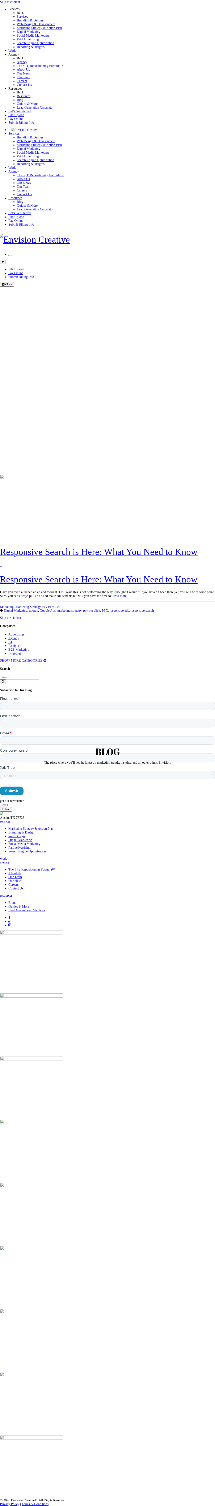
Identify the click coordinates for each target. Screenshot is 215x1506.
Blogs (12, 902)
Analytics (14, 645)
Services (14, 9)
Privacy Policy (9, 1504)
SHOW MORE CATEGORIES (21, 660)
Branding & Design (30, 20)
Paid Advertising (28, 39)
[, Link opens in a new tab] (31, 933)
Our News (24, 73)
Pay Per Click (51, 607)
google (33, 610)
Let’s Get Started (19, 111)
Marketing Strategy (28, 607)
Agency (13, 54)
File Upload (16, 115)
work (3, 858)
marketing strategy (69, 610)
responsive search (142, 610)
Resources (15, 88)
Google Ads (48, 610)
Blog (20, 100)
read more (120, 596)
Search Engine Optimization (35, 43)
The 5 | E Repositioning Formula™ (40, 66)
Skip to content (10, 2)
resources (6, 895)
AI (10, 642)
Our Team (23, 77)
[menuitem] (116, 17)
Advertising (16, 634)
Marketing (7, 607)
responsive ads (119, 610)
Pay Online (15, 119)
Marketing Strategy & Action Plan (39, 28)
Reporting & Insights (31, 47)
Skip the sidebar (10, 617)
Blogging (14, 653)
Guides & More (27, 103)
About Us (23, 69)
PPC (105, 610)
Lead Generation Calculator (35, 107)
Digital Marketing (28, 31)
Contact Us (24, 84)
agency (4, 862)
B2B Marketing (18, 649)
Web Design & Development (36, 24)
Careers (22, 81)
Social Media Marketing (33, 35)
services (5, 821)
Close (8, 284)
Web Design (16, 836)
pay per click (91, 610)
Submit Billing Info (21, 122)
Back (20, 13)
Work (12, 50)
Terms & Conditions (35, 1504)
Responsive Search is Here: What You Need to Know (99, 579)
